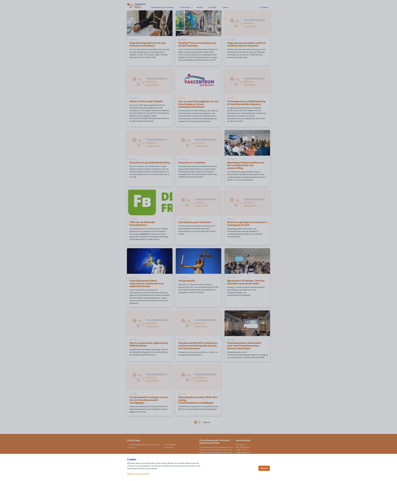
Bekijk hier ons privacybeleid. (138, 474)
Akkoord (264, 468)
